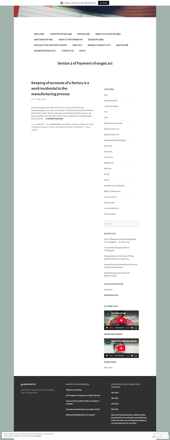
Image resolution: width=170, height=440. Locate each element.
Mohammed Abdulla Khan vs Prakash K (80, 415)
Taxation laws (96, 39)
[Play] (107, 328)
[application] (121, 320)
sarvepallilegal (111, 295)
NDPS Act (77, 45)
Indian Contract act (99, 45)
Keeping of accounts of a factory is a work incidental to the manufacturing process (60, 88)
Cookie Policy (38, 436)
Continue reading (54, 118)
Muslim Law (83, 34)
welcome (39, 34)
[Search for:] (121, 224)
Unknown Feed (29, 384)
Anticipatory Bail (43, 39)
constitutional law (61, 34)
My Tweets (108, 289)
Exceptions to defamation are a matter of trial (83, 409)
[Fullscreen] (136, 328)
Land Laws (108, 151)
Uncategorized (110, 214)
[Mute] (132, 328)
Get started (103, 3)
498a (106, 95)
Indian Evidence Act (45, 50)
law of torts (108, 157)
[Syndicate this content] (21, 384)
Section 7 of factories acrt (57, 127)
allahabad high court (57, 124)
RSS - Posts (108, 367)
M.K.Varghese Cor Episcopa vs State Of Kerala (83, 395)
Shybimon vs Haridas (74, 390)
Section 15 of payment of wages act (76, 124)
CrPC (106, 117)
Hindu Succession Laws (108, 34)
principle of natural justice (114, 185)
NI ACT (82, 50)
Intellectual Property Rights (50, 45)
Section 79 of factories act (75, 127)
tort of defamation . (112, 208)
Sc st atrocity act (110, 197)
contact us (67, 50)
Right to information (70, 39)
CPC (105, 112)
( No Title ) (115, 393)
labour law (122, 45)
